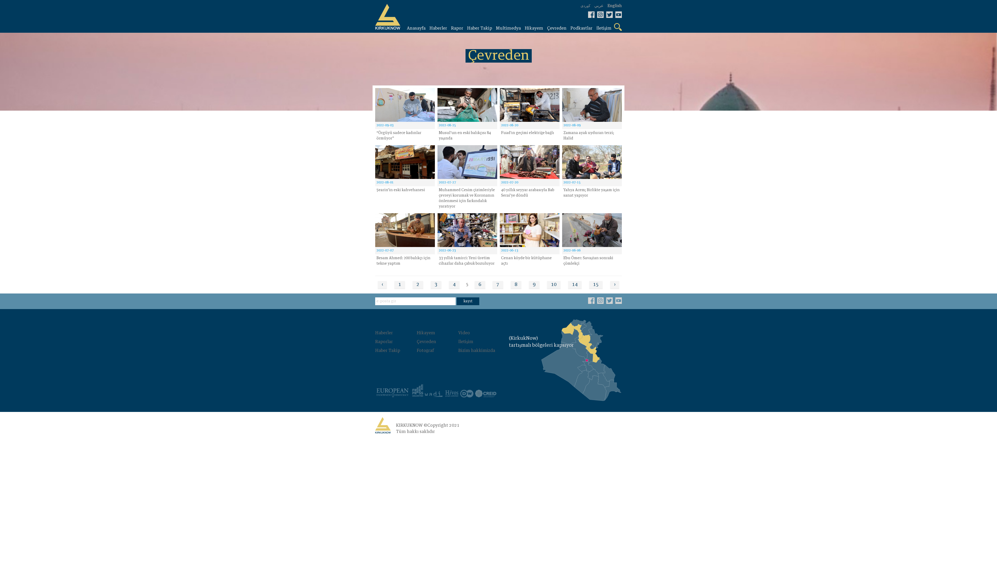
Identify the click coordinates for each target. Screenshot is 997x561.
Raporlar (384, 342)
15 (596, 284)
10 (554, 284)
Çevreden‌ (426, 342)
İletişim (465, 342)
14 (575, 284)
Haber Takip (387, 351)
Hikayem (426, 333)
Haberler (384, 333)
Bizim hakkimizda (476, 351)
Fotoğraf (425, 351)
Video (464, 333)
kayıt (468, 301)
